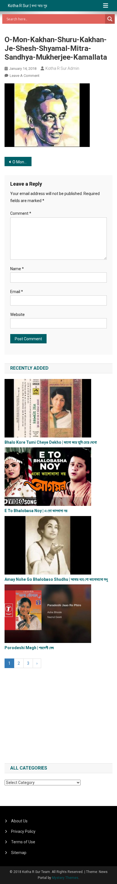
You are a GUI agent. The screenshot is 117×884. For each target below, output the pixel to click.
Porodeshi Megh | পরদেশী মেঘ (29, 647)
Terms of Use (23, 842)
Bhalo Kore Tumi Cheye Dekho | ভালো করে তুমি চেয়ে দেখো (51, 442)
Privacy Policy (23, 831)
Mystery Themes (65, 878)
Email (16, 291)
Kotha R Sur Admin (62, 68)
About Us (19, 821)
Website (17, 314)
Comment (20, 213)
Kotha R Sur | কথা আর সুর (27, 5)
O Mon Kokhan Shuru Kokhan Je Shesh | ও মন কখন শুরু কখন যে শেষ (22, 162)
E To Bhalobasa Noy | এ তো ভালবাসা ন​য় (36, 510)
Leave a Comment (24, 75)
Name (17, 268)
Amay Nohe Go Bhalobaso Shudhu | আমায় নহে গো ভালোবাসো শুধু (56, 579)
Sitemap (18, 852)
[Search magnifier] (110, 19)
